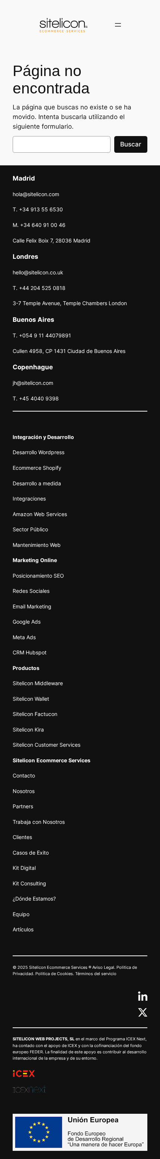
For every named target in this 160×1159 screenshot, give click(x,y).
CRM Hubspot (30, 652)
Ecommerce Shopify (37, 468)
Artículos (23, 929)
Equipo (21, 914)
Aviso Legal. (103, 967)
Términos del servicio (95, 973)
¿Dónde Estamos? (34, 898)
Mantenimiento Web (37, 545)
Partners (23, 806)
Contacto (24, 775)
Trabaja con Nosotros (39, 822)
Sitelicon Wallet (31, 699)
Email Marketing (32, 606)
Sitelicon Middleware (38, 683)
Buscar (130, 144)
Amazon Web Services (40, 514)
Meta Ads (24, 637)
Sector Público (30, 529)
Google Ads (27, 621)
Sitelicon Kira (28, 729)
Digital (27, 868)
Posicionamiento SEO (38, 575)
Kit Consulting (29, 883)
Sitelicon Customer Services (46, 745)
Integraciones (29, 498)
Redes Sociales (31, 591)
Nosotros (24, 791)
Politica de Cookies (54, 973)
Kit (16, 868)
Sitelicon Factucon (35, 714)
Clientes (22, 837)
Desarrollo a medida (37, 483)
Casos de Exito (31, 852)
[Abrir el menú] (117, 24)
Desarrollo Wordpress (38, 452)
